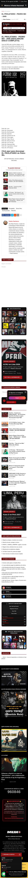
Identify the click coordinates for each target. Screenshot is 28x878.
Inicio (3, 11)
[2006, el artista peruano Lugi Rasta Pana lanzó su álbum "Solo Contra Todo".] (23, 645)
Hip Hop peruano (6, 210)
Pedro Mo (13, 210)
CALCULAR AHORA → (11, 402)
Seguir (17, 398)
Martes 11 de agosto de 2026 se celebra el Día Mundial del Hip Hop (17, 459)
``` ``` (12, 361)
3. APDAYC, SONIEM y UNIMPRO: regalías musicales (14, 544)
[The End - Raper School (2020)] (24, 331)
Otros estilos (14, 613)
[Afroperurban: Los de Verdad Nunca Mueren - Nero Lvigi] (9, 319)
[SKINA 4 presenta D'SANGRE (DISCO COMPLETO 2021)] (10, 645)
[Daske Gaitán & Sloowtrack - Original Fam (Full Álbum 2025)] (6, 331)
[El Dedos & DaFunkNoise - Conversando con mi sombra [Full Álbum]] (13, 314)
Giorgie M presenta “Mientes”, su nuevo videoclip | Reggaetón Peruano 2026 (17, 483)
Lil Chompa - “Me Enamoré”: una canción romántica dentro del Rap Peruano (17, 451)
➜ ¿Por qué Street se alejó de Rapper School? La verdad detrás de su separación (13, 577)
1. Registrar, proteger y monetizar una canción (12, 540)
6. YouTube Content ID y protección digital (11, 551)
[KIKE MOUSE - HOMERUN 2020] (5, 639)
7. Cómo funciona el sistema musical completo (12, 553)
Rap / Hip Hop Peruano (14, 606)
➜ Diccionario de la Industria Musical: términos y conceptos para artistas (13, 573)
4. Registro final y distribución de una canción (12, 547)
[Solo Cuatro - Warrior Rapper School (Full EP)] (9, 325)
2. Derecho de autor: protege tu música (10, 542)
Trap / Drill (14, 611)
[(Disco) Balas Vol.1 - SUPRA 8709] (3, 325)
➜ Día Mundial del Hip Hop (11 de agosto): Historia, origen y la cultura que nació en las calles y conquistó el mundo (14, 569)
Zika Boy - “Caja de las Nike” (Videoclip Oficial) (16, 444)
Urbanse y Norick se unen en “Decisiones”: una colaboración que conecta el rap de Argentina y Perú (13, 776)
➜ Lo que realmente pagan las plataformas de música (14, 565)
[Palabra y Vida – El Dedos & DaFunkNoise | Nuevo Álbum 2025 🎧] (15, 325)
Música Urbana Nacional (14, 6)
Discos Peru (19, 208)
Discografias (7, 11)
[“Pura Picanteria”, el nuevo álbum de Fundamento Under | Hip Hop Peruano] (21, 319)
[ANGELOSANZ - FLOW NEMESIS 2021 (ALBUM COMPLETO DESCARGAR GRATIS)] (11, 639)
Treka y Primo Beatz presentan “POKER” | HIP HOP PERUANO (17, 429)
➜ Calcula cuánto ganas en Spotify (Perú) (11, 562)
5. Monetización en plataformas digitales (11, 549)
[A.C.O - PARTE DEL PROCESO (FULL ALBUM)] (3, 319)
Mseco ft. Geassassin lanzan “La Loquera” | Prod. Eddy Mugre (16, 467)
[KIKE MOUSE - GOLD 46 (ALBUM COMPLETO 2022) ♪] (18, 639)
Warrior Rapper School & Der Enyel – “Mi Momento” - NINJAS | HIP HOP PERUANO (17, 437)
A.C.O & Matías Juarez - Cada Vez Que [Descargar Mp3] (17, 423)
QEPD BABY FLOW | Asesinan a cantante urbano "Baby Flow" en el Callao (17, 475)
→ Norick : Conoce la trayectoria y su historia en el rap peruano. (14, 658)
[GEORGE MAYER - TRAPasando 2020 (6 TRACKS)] (3, 645)
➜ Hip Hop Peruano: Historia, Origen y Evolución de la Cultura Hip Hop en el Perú (14, 581)
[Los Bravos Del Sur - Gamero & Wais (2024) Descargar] (17, 645)
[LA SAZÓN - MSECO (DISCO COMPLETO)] (7, 314)
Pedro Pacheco (14, 221)
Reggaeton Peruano (14, 608)
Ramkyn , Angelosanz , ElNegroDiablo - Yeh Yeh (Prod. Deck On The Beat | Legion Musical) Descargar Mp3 (17, 415)
